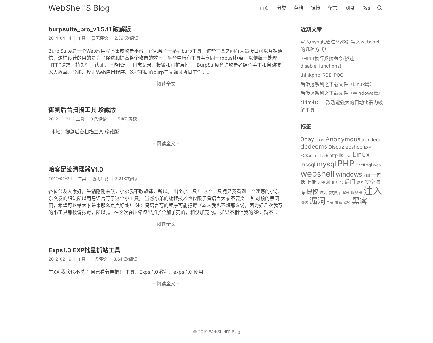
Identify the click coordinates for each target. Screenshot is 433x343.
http (333, 155)
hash (324, 156)
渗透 (304, 202)
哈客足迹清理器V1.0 (75, 169)
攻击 (324, 192)
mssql (308, 164)
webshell (317, 173)
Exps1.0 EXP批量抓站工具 (84, 250)
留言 (333, 8)
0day (307, 139)
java (348, 156)
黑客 (360, 201)
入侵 (321, 182)
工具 (81, 38)
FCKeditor (310, 155)
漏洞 (317, 201)
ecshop (354, 147)
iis (341, 155)
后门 (350, 181)
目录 (329, 203)
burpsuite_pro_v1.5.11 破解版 (89, 29)
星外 (346, 193)
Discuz (336, 147)
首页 (264, 8)
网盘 (350, 8)
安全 (370, 182)
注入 (373, 190)
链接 (315, 8)
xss (367, 175)
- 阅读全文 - (166, 84)
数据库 (335, 192)
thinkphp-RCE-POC (322, 75)
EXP (367, 147)
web (377, 165)
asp (365, 139)
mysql (326, 164)
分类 (281, 8)
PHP (345, 163)
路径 (347, 203)
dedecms (314, 146)
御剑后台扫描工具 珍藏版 (82, 109)
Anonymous (343, 139)
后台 (339, 182)
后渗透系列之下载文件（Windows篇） (342, 93)
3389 (319, 140)
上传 (311, 182)
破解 (338, 202)
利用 (330, 182)
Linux (361, 154)
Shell (360, 165)
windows (349, 174)
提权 (312, 192)
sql (369, 164)
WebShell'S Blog (79, 8)
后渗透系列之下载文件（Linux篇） (337, 84)
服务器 (356, 192)
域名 (360, 183)
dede (376, 140)
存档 (298, 8)
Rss (366, 8)
